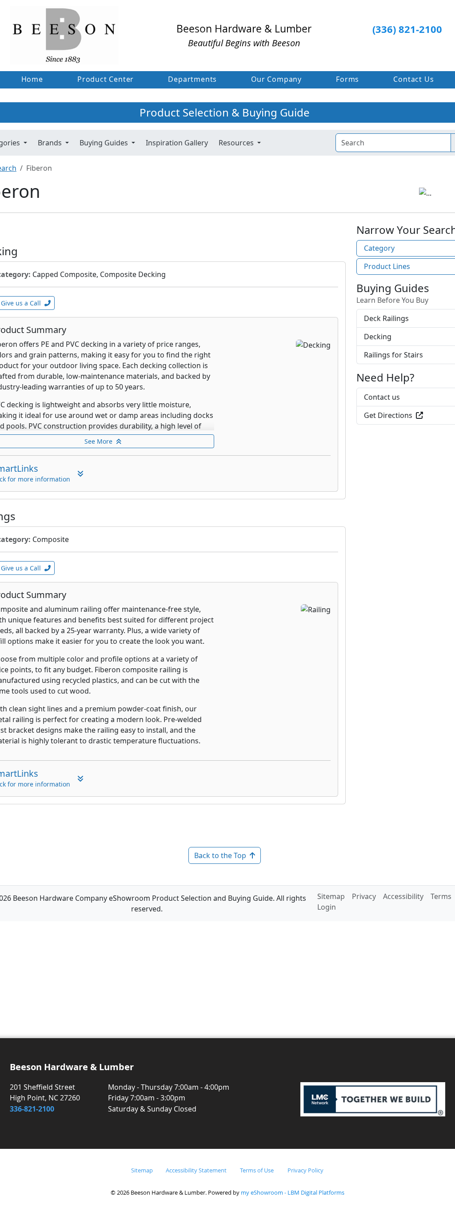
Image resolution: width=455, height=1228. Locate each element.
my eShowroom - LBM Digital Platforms (292, 1192)
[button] (105, 79)
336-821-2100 (32, 1109)
